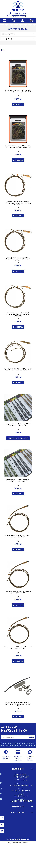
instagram (2, 831)
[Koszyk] (31, 20)
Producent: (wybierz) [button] (9, 34)
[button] (4, 20)
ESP (18, 96)
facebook (2, 818)
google (2, 825)
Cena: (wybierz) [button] (7, 39)
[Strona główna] (18, 7)
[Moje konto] (22, 20)
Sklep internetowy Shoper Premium (18, 842)
